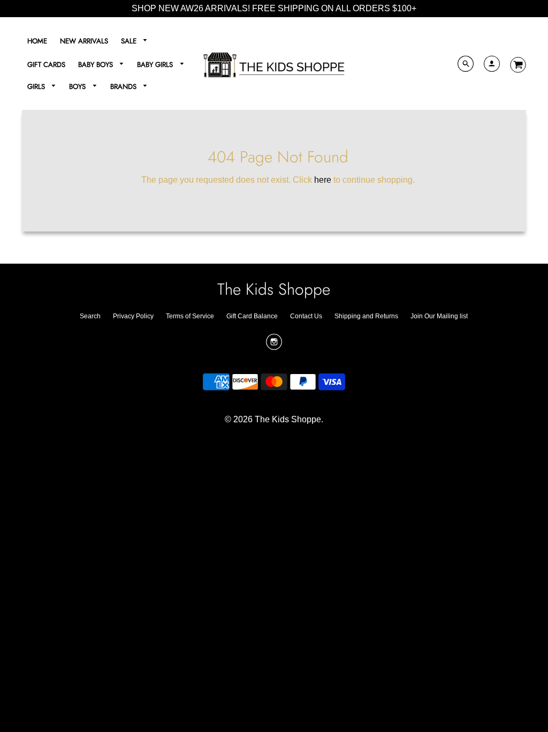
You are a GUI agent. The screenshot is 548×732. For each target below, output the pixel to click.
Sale (130, 41)
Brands (124, 86)
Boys (78, 86)
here (322, 179)
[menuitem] (37, 41)
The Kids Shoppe (273, 289)
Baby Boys (96, 64)
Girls (37, 86)
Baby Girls (156, 64)
